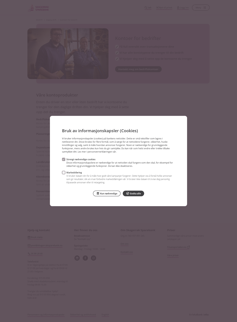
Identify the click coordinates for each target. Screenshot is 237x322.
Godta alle (135, 193)
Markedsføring (74, 172)
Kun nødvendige (108, 193)
